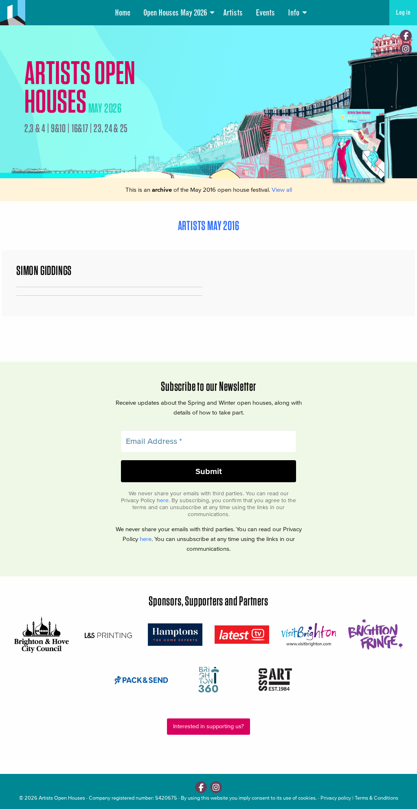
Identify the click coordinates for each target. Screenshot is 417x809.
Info (293, 13)
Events (265, 13)
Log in (403, 12)
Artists (233, 13)
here (163, 500)
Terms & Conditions (376, 798)
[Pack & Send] (141, 680)
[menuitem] (122, 12)
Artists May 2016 (208, 225)
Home (122, 13)
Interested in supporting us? (208, 726)
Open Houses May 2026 (175, 13)
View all (282, 189)
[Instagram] (406, 49)
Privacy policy (335, 798)
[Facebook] (406, 36)
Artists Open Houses (62, 798)
